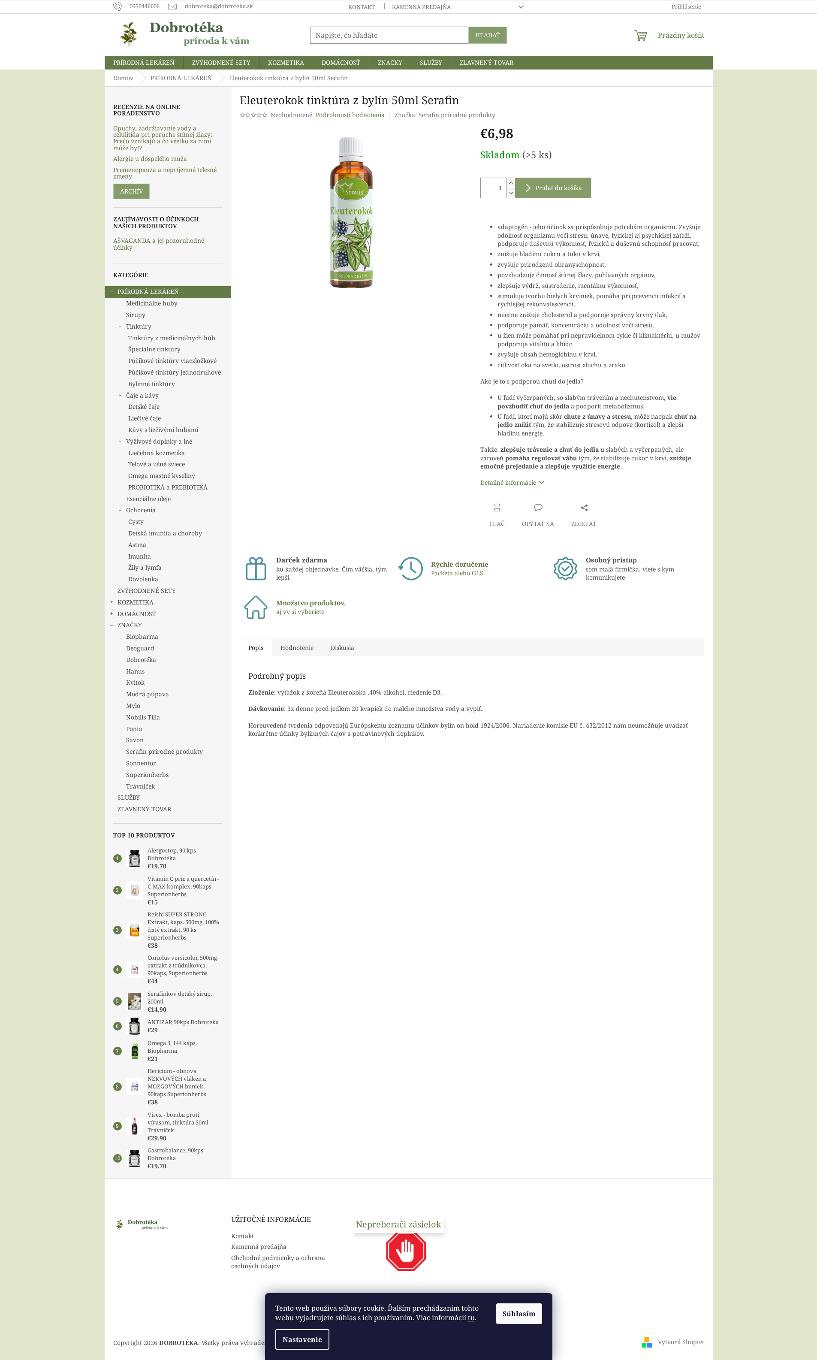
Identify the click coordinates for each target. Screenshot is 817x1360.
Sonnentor (141, 763)
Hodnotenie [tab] (297, 648)
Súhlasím (519, 1313)
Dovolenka (143, 579)
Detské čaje (144, 406)
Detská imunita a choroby (165, 533)
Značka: (445, 115)
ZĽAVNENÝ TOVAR (144, 809)
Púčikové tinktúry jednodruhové (174, 372)
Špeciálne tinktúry (154, 349)
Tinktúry (138, 326)
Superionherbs (147, 775)
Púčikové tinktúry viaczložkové (172, 361)
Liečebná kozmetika (156, 453)
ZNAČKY (130, 625)
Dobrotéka (141, 660)
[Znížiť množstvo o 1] (510, 193)
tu (471, 1317)
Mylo (133, 705)
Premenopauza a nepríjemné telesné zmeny (165, 173)
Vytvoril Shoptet (681, 1342)
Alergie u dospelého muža (150, 158)
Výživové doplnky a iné (159, 441)
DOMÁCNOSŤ (137, 614)
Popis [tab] (255, 648)
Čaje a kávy (142, 395)
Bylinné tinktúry (151, 384)
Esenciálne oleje (148, 499)
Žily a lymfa (145, 567)
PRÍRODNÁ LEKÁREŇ (148, 291)
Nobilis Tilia (143, 717)
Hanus (135, 671)
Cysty (136, 521)
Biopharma (142, 636)
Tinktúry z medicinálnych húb (171, 338)
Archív (131, 191)
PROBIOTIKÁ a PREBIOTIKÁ (168, 487)
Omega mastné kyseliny (161, 475)
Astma (137, 545)
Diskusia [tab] (342, 648)
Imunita (139, 556)
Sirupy (135, 315)
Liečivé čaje (144, 418)
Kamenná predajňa (421, 7)
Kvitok (135, 682)
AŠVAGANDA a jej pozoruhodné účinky (158, 244)
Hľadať (487, 35)
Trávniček (140, 786)
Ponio (134, 729)
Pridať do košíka (559, 188)
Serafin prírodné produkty (164, 751)
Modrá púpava (147, 694)
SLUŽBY (129, 797)
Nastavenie (302, 1339)
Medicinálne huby (152, 303)
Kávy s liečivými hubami (163, 430)
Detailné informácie (508, 482)
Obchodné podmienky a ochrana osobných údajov (278, 1262)
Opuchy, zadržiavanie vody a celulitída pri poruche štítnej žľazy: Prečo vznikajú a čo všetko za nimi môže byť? (162, 138)
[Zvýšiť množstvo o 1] (510, 183)
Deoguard (140, 648)
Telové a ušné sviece (156, 464)
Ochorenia (141, 510)
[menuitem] (144, 63)
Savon (135, 740)
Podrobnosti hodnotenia (350, 115)
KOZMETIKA (136, 602)
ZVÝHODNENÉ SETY (147, 590)
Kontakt (361, 7)
